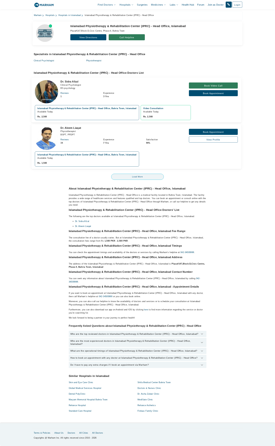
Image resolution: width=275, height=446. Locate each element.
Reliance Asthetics (147, 405)
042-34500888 (187, 252)
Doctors (71, 433)
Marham (38, 15)
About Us (58, 433)
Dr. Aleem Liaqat (83, 226)
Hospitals (50, 15)
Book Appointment (213, 93)
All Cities (83, 433)
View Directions (88, 37)
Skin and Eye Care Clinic (81, 382)
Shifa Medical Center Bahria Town (154, 382)
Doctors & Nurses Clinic (149, 388)
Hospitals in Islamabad (69, 15)
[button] (229, 5)
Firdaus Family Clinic (148, 411)
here (146, 309)
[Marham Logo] (43, 6)
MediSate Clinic (145, 399)
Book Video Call (213, 85)
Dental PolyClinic (77, 394)
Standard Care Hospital (80, 411)
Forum (200, 4)
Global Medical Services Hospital (85, 388)
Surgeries (142, 4)
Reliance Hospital (77, 405)
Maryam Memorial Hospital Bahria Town (88, 399)
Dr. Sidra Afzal (82, 221)
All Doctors (97, 433)
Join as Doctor (216, 4)
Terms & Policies (42, 433)
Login (237, 5)
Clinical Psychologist (44, 60)
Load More (137, 177)
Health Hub (188, 4)
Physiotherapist (94, 60)
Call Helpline (127, 37)
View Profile (213, 139)
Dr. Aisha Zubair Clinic (148, 394)
